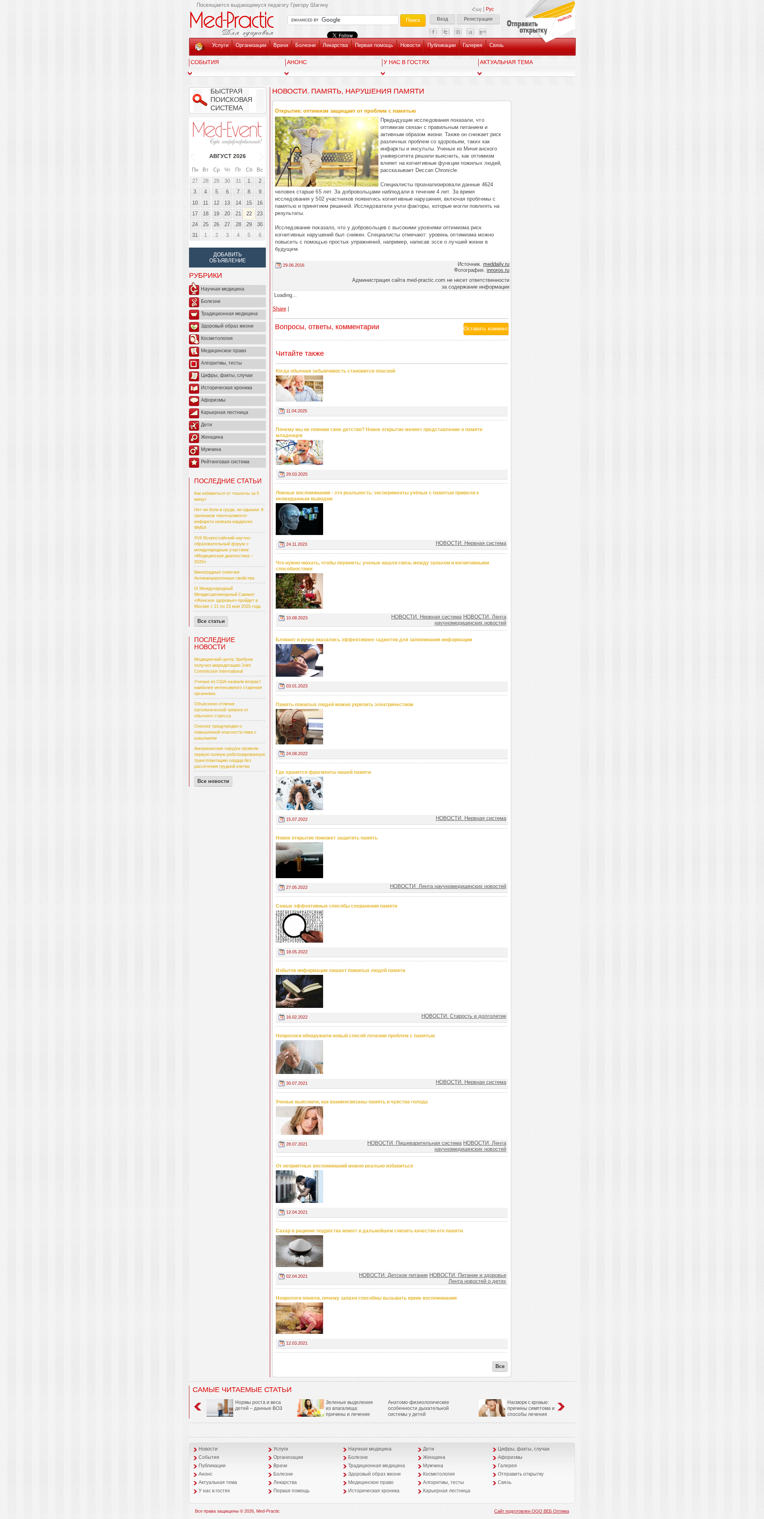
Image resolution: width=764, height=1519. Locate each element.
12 (216, 203)
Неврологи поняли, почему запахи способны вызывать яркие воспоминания (366, 1298)
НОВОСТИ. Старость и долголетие (463, 1016)
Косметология (217, 338)
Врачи (280, 45)
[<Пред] (193, 156)
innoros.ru (498, 270)
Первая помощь (374, 45)
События (205, 62)
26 (216, 224)
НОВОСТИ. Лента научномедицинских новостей (470, 620)
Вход (442, 19)
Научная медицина (222, 289)
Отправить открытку (521, 1474)
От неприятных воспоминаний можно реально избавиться (344, 1166)
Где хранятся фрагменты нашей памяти (323, 772)
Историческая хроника (226, 387)
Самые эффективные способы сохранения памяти (336, 906)
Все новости (213, 781)
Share (279, 309)
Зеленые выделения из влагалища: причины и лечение (349, 1408)
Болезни (305, 45)
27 (195, 181)
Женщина (212, 437)
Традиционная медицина (229, 313)
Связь (496, 45)
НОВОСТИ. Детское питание (393, 1275)
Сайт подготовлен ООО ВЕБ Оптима (531, 1511)
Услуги (220, 45)
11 (205, 203)
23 (260, 214)
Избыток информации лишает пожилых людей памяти (340, 970)
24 (195, 224)
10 (195, 203)
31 (238, 181)
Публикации (441, 45)
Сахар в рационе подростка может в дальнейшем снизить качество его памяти (369, 1231)
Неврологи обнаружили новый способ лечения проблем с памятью (355, 1036)
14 (238, 203)
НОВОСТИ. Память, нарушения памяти (348, 91)
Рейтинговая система (225, 462)
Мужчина (211, 449)
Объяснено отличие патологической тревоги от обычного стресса (221, 709)
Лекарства (335, 45)
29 (216, 181)
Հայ (476, 9)
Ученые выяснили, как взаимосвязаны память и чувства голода (352, 1102)
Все (500, 1366)
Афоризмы (213, 400)
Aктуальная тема (506, 62)
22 (249, 214)
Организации (251, 45)
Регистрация (478, 19)
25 (206, 224)
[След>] (261, 156)
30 (227, 181)
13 (227, 203)
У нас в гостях (406, 62)
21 (238, 214)
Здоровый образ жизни (227, 326)
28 (206, 181)
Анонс (297, 62)
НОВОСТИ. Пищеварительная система (414, 1143)
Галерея (472, 45)
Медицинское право (223, 350)
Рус (490, 9)
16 (260, 203)
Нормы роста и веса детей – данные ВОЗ (258, 1405)
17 (195, 214)
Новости (410, 45)
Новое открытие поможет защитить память (327, 838)
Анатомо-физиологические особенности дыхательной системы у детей (418, 1408)
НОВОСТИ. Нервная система (471, 543)
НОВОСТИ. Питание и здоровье (467, 1275)
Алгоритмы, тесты (221, 363)
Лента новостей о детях (477, 1281)
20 (227, 214)
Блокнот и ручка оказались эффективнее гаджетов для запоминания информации (374, 639)
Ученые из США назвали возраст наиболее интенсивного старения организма (228, 687)
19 (216, 214)
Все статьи (211, 621)
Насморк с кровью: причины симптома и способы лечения (531, 1408)
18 (206, 214)
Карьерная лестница (224, 412)
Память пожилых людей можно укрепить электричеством (344, 704)
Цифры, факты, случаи (227, 375)
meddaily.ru (496, 264)
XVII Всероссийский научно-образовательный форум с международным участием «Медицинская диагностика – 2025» (223, 549)
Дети (206, 425)
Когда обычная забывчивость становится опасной (335, 371)
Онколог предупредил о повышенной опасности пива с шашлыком (225, 732)
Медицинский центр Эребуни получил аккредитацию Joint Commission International (223, 665)
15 (249, 203)
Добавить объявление (227, 258)
